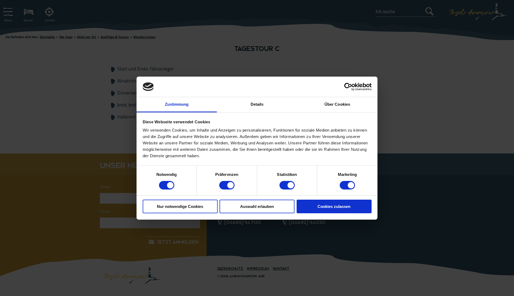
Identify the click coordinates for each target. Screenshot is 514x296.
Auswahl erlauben (257, 206)
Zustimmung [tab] (177, 104)
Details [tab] (257, 104)
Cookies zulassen (334, 206)
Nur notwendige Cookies (180, 206)
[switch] (227, 185)
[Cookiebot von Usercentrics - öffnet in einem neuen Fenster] (348, 87)
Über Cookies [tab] (337, 104)
